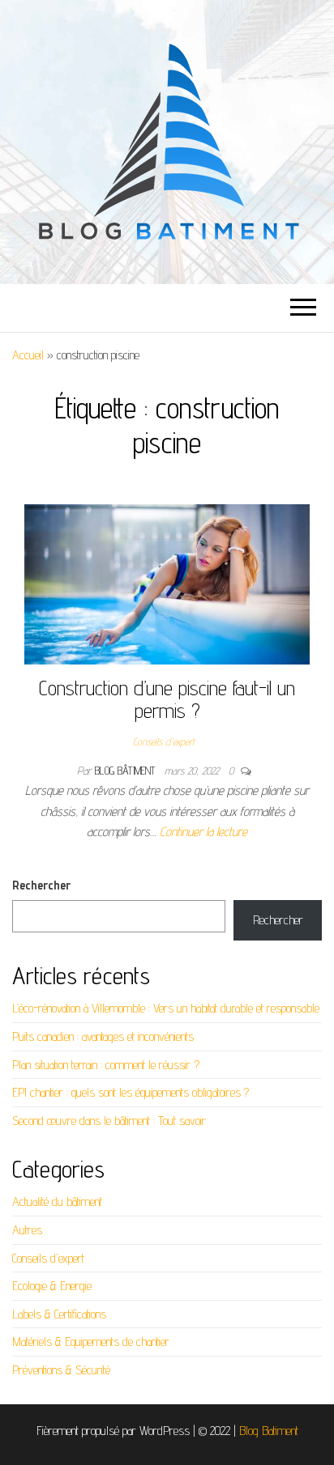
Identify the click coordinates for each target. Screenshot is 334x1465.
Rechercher (41, 885)
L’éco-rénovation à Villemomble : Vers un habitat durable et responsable (165, 1008)
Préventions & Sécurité (61, 1370)
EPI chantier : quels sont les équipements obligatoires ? (130, 1092)
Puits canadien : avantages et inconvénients (103, 1036)
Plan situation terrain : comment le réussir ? (105, 1064)
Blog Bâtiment (126, 770)
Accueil (28, 355)
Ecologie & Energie (52, 1285)
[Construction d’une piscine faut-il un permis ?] (167, 583)
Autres (27, 1230)
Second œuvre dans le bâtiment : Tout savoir (109, 1120)
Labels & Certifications (59, 1314)
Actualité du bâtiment (57, 1201)
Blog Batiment (268, 1430)
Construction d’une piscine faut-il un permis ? (167, 699)
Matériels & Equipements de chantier (90, 1341)
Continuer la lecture (203, 831)
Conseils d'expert (164, 741)
